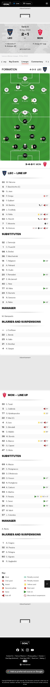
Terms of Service (20, 656)
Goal (13, 680)
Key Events (14, 62)
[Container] (10, 34)
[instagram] (27, 650)
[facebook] (18, 650)
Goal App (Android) (11, 658)
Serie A (25, 27)
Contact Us (9, 656)
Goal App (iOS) (25, 658)
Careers (41, 656)
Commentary (37, 62)
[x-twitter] (22, 650)
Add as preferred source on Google (26, 671)
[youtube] (32, 650)
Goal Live (35, 658)
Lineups (25, 62)
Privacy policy (32, 656)
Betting (42, 658)
